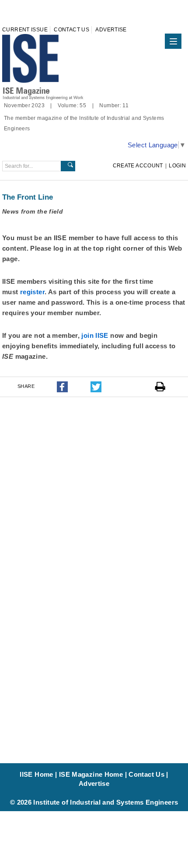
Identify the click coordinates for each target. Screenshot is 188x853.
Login (177, 166)
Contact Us (71, 30)
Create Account (138, 166)
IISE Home (36, 774)
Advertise (110, 30)
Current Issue (25, 30)
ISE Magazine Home (91, 774)
